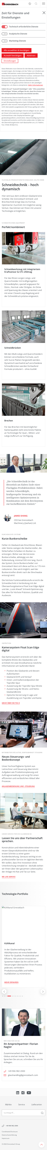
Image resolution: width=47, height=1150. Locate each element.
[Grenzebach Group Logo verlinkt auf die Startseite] (9, 3)
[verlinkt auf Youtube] (29, 1092)
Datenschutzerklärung (9, 1135)
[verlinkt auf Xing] (23, 1092)
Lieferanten (36, 1104)
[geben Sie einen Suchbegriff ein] (42, 1113)
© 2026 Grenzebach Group (11, 1144)
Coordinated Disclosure (10, 1132)
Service (21, 1104)
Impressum (5, 1138)
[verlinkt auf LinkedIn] (18, 1092)
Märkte (8, 1104)
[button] (36, 3)
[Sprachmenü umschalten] (30, 3)
